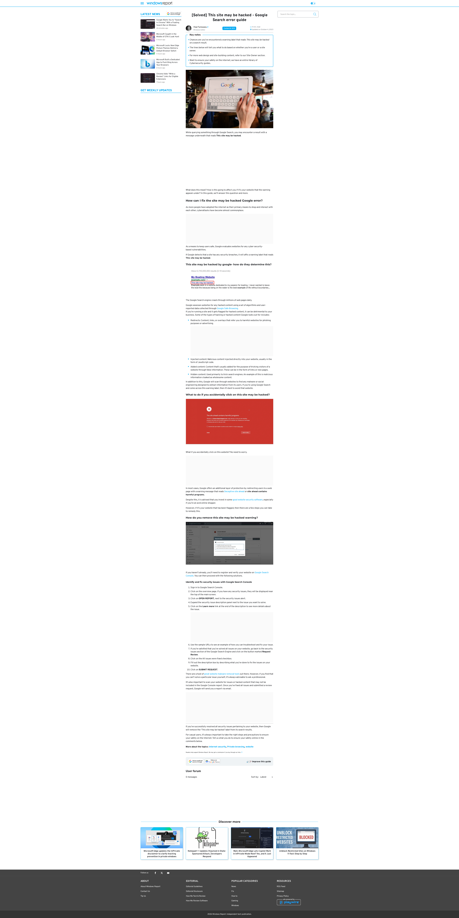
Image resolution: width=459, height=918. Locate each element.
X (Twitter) (162, 873)
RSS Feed (281, 886)
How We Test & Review (195, 896)
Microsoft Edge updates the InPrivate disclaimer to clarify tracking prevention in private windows (162, 854)
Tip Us (143, 896)
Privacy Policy (283, 896)
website (249, 746)
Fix (232, 891)
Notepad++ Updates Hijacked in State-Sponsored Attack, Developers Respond (207, 854)
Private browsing (235, 746)
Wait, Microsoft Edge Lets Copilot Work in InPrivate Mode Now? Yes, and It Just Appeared (252, 854)
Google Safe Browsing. (227, 308)
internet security (217, 746)
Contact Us (145, 891)
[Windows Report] (159, 3)
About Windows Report (150, 886)
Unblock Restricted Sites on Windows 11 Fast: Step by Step (297, 852)
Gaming (234, 901)
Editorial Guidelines (194, 886)
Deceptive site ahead (234, 491)
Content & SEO (229, 28)
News (233, 886)
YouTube (168, 873)
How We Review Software (197, 901)
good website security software (248, 499)
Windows (235, 905)
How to (234, 896)
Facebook (155, 873)
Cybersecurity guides (200, 63)
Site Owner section (255, 55)
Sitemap (280, 891)
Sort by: (255, 777)
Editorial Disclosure (194, 891)
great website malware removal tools (221, 674)
